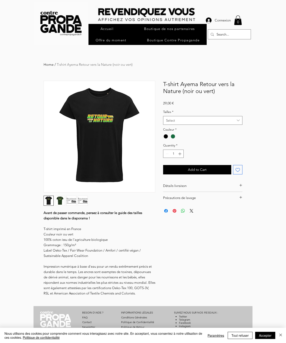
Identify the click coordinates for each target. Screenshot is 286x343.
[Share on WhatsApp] (183, 211)
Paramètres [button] (216, 335)
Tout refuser (240, 335)
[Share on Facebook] (166, 211)
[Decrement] (166, 154)
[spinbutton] (173, 154)
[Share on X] (191, 211)
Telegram (184, 319)
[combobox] (202, 120)
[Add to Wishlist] (237, 169)
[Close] (280, 335)
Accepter (265, 335)
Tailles (168, 112)
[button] (238, 20)
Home (49, 64)
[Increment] (180, 154)
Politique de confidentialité (41, 337)
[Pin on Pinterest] (174, 211)
